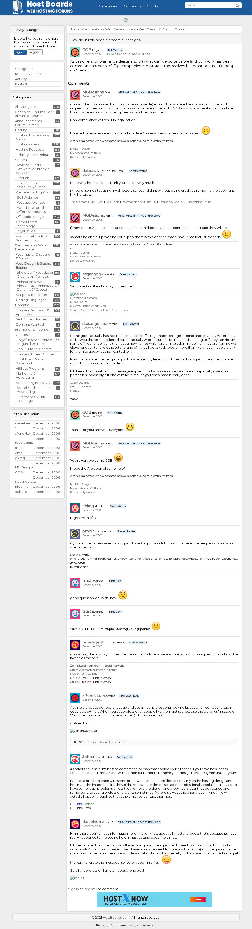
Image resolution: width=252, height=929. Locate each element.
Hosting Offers (27, 144)
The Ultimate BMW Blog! (86, 202)
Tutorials (22, 178)
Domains (22, 305)
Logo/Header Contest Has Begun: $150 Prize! (38, 342)
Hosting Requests (30, 149)
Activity (152, 6)
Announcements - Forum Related (29, 123)
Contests (23, 335)
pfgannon (91, 274)
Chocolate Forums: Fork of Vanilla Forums (34, 114)
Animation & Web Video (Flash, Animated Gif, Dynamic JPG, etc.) (38, 285)
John (87, 756)
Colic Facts (112, 202)
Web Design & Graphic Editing (130, 54)
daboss (89, 170)
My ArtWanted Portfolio (85, 153)
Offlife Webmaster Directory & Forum (94, 670)
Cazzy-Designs (79, 382)
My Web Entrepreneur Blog (88, 306)
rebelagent (93, 642)
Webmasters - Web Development (30, 247)
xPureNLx (91, 695)
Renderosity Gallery (82, 157)
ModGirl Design (80, 149)
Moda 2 (74, 390)
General (21, 160)
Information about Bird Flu (139, 202)
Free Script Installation (84, 673)
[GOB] (75, 52)
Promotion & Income (31, 329)
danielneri (91, 821)
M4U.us (75, 678)
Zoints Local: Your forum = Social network (97, 665)
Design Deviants (80, 386)
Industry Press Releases (34, 155)
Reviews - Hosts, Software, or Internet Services (32, 169)
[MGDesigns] (75, 95)
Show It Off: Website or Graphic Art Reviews (35, 274)
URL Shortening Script (196, 202)
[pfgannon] (75, 277)
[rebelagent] (75, 645)
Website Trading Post (33, 192)
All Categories (26, 107)
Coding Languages (31, 300)
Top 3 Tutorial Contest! (34, 349)
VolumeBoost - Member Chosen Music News (99, 310)
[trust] (75, 583)
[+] (71, 804)
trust (86, 580)
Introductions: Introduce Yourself (30, 185)
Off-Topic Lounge (30, 217)
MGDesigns (93, 92)
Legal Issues (25, 231)
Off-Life (75, 682)
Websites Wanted (31, 202)
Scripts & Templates (31, 295)
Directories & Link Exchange (31, 399)
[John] (75, 759)
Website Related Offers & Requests (31, 210)
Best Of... (22, 84)
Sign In (20, 52)
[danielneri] (75, 824)
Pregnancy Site (169, 202)
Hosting (21, 130)
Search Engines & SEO (34, 383)
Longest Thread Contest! (36, 354)
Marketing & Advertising (25, 375)
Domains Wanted (30, 324)
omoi (87, 531)
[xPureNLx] (75, 698)
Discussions (132, 6)
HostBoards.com (116, 917)
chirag (88, 505)
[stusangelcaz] (75, 326)
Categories (108, 6)
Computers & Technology (26, 224)
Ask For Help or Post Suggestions (32, 238)
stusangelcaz (94, 323)
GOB (86, 49)
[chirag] (75, 508)
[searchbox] (213, 5)
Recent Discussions (30, 74)
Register (35, 52)
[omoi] (75, 534)
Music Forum (78, 302)
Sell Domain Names (31, 319)
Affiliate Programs (30, 368)
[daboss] (75, 173)
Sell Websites (27, 197)
